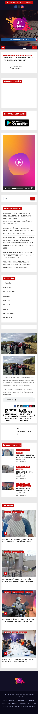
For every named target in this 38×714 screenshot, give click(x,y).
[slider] (17, 188)
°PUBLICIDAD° (6, 703)
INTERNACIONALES (9, 292)
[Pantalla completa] (32, 188)
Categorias (7, 283)
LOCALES (6, 55)
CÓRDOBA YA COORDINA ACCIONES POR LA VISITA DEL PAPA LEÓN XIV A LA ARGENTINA (17, 661)
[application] (19, 162)
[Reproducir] (6, 188)
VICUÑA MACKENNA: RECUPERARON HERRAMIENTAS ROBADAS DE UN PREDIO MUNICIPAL (17, 264)
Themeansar (19, 696)
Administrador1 (18, 66)
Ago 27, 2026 (20, 459)
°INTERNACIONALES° (29, 707)
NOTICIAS (12, 55)
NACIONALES (7, 300)
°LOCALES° (12, 700)
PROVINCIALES (20, 55)
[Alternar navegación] (24, 47)
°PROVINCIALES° (19, 710)
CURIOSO (33, 703)
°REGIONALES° (29, 710)
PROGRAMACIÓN (24, 703)
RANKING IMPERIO (8, 707)
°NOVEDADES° (30, 700)
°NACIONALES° (8, 710)
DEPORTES (7, 287)
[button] (29, 48)
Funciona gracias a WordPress (13, 694)
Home (5, 700)
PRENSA (6, 309)
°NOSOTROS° (21, 700)
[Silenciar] (29, 188)
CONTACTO (18, 707)
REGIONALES (28, 55)
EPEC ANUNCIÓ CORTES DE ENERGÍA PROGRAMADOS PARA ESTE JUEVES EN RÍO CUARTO (18, 230)
